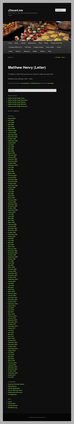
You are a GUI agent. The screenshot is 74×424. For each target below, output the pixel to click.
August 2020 (11, 259)
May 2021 (11, 242)
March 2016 (11, 361)
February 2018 (12, 316)
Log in (10, 401)
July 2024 (11, 167)
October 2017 (12, 324)
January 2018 (12, 318)
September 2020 (13, 257)
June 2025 (11, 147)
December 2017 (12, 320)
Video (49, 51)
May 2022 (11, 218)
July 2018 (11, 308)
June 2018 (11, 310)
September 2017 (13, 326)
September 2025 (13, 141)
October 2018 (12, 302)
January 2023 (12, 202)
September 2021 (13, 234)
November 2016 (12, 344)
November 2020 (12, 253)
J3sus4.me (15, 10)
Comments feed (12, 405)
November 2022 (12, 206)
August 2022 (11, 212)
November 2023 (12, 181)
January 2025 (12, 157)
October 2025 (12, 139)
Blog (40, 43)
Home (10, 43)
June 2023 (11, 192)
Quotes (11, 51)
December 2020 (12, 251)
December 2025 (12, 135)
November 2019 (12, 275)
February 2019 (12, 293)
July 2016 (11, 353)
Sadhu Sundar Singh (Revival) (17, 104)
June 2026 (11, 122)
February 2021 (12, 249)
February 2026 (12, 130)
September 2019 (13, 279)
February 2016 (12, 363)
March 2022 (11, 222)
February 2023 (12, 200)
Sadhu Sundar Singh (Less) (16, 98)
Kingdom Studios (38, 47)
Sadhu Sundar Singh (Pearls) (17, 102)
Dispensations (12, 386)
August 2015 (11, 375)
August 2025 (11, 143)
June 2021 (11, 240)
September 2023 (13, 185)
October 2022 (12, 208)
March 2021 (11, 247)
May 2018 (11, 312)
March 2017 (11, 338)
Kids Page (28, 47)
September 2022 (13, 210)
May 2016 (11, 357)
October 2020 (12, 255)
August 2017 (11, 328)
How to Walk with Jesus (15, 390)
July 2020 (11, 261)
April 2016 (11, 359)
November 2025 (12, 137)
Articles (23, 43)
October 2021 (12, 232)
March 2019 (11, 291)
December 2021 (12, 228)
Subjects (42, 51)
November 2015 (12, 369)
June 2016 (11, 355)
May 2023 (11, 194)
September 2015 (13, 373)
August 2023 (11, 188)
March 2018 (11, 314)
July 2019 (11, 283)
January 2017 (12, 340)
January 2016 (12, 365)
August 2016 (11, 350)
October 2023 (12, 183)
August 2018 (11, 306)
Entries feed (11, 403)
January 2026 (12, 132)
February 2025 (12, 155)
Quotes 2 (18, 51)
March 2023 (11, 198)
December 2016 (12, 342)
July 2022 (11, 214)
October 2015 (12, 371)
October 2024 (12, 163)
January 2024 (12, 177)
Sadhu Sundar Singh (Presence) (17, 106)
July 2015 (11, 377)
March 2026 (11, 128)
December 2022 (12, 204)
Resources (27, 51)
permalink (50, 83)
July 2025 (11, 145)
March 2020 (11, 267)
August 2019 (11, 281)
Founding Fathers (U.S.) (15, 47)
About (16, 43)
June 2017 (11, 332)
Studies (35, 51)
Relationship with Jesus (15, 392)
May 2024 (11, 169)
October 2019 (12, 277)
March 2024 (11, 173)
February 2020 (12, 269)
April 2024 (11, 171)
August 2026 (11, 118)
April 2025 (11, 151)
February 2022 (12, 224)
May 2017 (11, 334)
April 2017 (11, 336)
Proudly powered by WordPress (37, 417)
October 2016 (12, 346)
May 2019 (11, 287)
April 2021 (11, 245)
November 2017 (12, 322)
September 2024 (13, 165)
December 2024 (12, 159)
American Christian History (16, 384)
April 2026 (11, 126)
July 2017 (11, 330)
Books (46, 43)
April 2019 (11, 289)
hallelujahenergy (35, 83)
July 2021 (11, 238)
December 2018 (12, 298)
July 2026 (11, 120)
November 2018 (12, 300)
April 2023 (11, 196)
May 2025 (11, 149)
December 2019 (12, 273)
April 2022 (11, 220)
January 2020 (12, 271)
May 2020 (11, 265)
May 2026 (11, 124)
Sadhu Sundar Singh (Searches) (17, 100)
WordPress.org (12, 407)
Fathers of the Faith (56, 43)
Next (64, 57)
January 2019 (12, 295)
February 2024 (12, 175)
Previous (57, 57)
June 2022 (11, 216)
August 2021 (11, 236)
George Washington (14, 388)
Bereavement (32, 43)
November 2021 (12, 230)
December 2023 (12, 179)
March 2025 (11, 153)
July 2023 (11, 190)
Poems (59, 47)
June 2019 (11, 285)
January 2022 (12, 226)
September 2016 (13, 348)
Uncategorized (25, 83)
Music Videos (50, 47)
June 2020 (11, 263)
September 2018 (13, 304)
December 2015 (12, 367)
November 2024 (12, 161)
